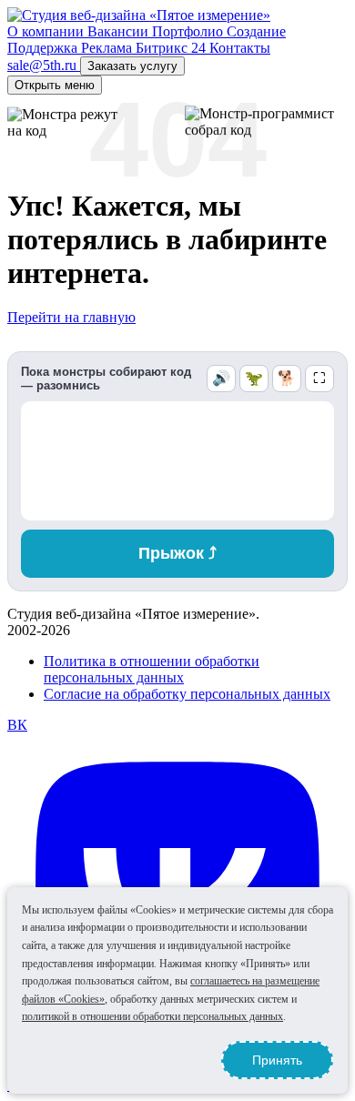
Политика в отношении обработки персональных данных (151, 669)
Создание (256, 31)
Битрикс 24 (172, 48)
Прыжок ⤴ (177, 553)
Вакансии (119, 31)
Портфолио (189, 31)
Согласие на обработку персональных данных (187, 694)
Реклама (108, 48)
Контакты (239, 48)
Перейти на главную (71, 317)
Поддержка (44, 48)
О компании (47, 31)
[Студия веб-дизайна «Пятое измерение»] (138, 15)
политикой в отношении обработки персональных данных (152, 1016)
